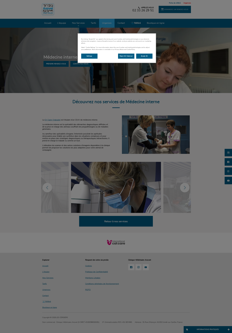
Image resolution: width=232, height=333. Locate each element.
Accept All (144, 56)
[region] (117, 48)
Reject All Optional (126, 56)
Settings (89, 56)
